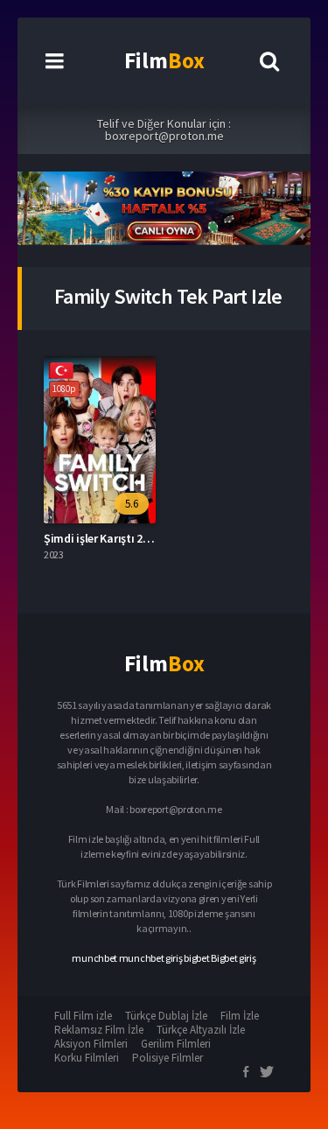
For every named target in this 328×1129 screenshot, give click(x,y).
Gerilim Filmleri (176, 1043)
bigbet (196, 957)
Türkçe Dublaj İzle (166, 1015)
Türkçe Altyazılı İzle (201, 1029)
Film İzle (239, 1015)
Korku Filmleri (86, 1057)
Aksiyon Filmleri (91, 1043)
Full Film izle (83, 1015)
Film (164, 60)
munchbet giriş (151, 957)
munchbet (94, 957)
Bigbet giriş (233, 957)
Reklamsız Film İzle (98, 1029)
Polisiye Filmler (167, 1057)
